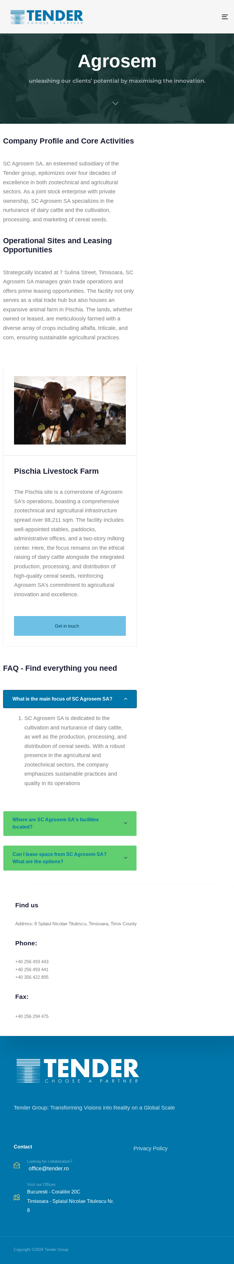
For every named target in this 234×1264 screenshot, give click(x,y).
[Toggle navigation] (191, 16)
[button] (70, 699)
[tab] (70, 699)
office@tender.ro (49, 1168)
